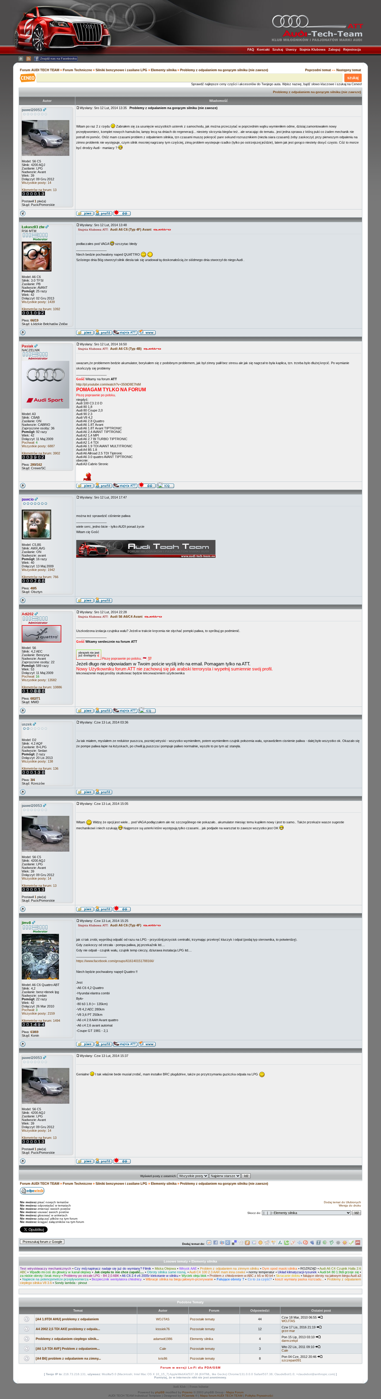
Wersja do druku (350, 1205)
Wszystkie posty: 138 (37, 761)
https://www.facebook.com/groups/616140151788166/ (115, 961)
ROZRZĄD (308, 1268)
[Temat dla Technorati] (286, 1244)
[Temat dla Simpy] (273, 1244)
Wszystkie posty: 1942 (38, 570)
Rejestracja (352, 49)
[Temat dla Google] (254, 1244)
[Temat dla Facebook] (215, 1244)
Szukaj (277, 49)
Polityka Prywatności (259, 1395)
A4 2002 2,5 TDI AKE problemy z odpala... (68, 1329)
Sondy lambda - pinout (71, 1283)
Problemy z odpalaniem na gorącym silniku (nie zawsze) (224, 70)
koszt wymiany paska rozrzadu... (299, 1279)
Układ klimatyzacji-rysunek (297, 1272)
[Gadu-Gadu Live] (338, 1244)
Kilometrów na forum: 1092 (41, 309)
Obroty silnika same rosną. (166, 1272)
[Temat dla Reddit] (267, 1244)
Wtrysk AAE (188, 1268)
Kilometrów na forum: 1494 (41, 1020)
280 (33, 464)
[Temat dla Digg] (240, 1244)
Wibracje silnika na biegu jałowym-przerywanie (179, 1279)
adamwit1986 (162, 1339)
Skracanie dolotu (288, 1275)
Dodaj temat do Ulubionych (342, 1202)
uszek (27, 724)
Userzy (291, 49)
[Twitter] (318, 1244)
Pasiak (27, 346)
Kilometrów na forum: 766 (40, 577)
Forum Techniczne (77, 70)
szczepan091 (291, 1360)
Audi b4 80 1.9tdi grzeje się (339, 1272)
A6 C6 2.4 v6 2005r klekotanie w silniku (150, 1275)
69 (36, 1032)
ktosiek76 (163, 1329)
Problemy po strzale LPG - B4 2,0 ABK (91, 1275)
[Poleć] (351, 1244)
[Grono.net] (331, 1244)
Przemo (187, 1392)
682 (33, 698)
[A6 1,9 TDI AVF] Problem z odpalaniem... (68, 1348)
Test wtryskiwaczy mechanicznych (45, 1268)
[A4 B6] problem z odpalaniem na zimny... (68, 1358)
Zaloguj (334, 49)
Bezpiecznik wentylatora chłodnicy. (117, 1279)
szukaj (353, 77)
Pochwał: (30, 442)
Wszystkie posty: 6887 (38, 446)
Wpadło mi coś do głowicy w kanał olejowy (60, 1272)
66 (32, 320)
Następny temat (348, 70)
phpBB (160, 1392)
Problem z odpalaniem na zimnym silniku (229, 1268)
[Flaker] (325, 1244)
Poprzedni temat (318, 70)
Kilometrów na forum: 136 (40, 768)
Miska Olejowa (165, 1268)
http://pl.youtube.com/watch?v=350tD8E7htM (108, 384)
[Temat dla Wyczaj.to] (222, 1244)
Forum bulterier (199, 1386)
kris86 (162, 1358)
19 (36, 320)
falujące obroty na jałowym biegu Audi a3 (332, 1275)
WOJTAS (162, 1319)
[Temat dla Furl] (247, 1244)
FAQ (250, 49)
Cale (163, 1348)
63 (32, 1032)
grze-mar (288, 1331)
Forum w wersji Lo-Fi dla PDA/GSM (190, 1367)
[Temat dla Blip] (305, 1244)
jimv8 (26, 923)
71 (38, 698)
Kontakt (263, 49)
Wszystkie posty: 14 (36, 182)
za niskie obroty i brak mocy (40, 1275)
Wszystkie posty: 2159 (38, 1013)
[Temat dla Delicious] (234, 1244)
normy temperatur (261, 1272)
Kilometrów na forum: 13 (39, 190)
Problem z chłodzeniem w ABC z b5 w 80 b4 (241, 1275)
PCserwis (188, 1395)
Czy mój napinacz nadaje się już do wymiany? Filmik (112, 1268)
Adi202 (28, 614)
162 (39, 464)
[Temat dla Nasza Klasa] (299, 1244)
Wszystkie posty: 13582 (39, 680)
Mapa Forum (234, 1392)
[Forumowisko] (357, 1244)
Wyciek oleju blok (194, 1275)
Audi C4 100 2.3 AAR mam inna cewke (217, 1272)
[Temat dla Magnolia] (260, 1244)
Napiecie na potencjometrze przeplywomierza (55, 1279)
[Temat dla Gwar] (227, 1244)
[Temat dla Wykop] (209, 1244)
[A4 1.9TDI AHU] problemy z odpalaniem (67, 1319)
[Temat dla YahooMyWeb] (293, 1244)
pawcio (28, 499)
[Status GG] (344, 1244)
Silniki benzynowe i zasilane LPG (121, 70)
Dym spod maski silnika (279, 1268)
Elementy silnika (164, 70)
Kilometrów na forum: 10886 (42, 687)
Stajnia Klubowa (312, 49)
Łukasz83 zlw (33, 227)
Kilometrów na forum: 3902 (41, 453)
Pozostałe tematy (202, 1319)
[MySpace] (312, 1244)
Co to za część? (260, 1279)
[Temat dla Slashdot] (280, 1244)
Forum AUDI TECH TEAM (40, 70)
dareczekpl (290, 1340)
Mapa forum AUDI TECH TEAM (221, 1395)
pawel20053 (32, 110)
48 (32, 588)
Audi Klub (179, 1386)
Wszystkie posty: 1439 (38, 302)
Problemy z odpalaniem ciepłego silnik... (67, 1339)
